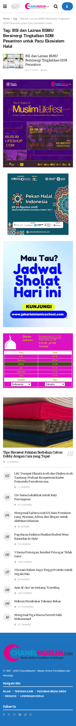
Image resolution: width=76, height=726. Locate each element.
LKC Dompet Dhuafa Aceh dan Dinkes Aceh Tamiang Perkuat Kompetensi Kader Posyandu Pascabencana (43, 477)
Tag (15, 18)
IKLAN (7, 691)
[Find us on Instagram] (14, 714)
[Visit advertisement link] (38, 123)
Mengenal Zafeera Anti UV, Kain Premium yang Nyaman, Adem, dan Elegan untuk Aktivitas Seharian (42, 517)
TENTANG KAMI (24, 691)
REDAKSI (10, 696)
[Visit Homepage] (37, 6)
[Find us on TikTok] (25, 714)
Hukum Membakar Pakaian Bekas (37, 601)
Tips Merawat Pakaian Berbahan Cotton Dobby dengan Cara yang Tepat (32, 454)
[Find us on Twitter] (8, 714)
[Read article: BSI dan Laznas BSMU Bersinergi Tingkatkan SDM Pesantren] (13, 61)
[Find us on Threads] (30, 714)
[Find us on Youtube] (19, 714)
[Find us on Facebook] (4, 714)
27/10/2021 (33, 70)
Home (6, 18)
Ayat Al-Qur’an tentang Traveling (37, 587)
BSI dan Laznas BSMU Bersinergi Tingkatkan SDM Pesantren (46, 60)
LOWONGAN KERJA (32, 696)
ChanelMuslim (27, 670)
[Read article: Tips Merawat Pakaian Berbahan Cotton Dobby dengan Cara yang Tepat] (38, 422)
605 (45, 70)
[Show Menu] (5, 6)
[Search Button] (56, 6)
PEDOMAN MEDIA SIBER (51, 691)
